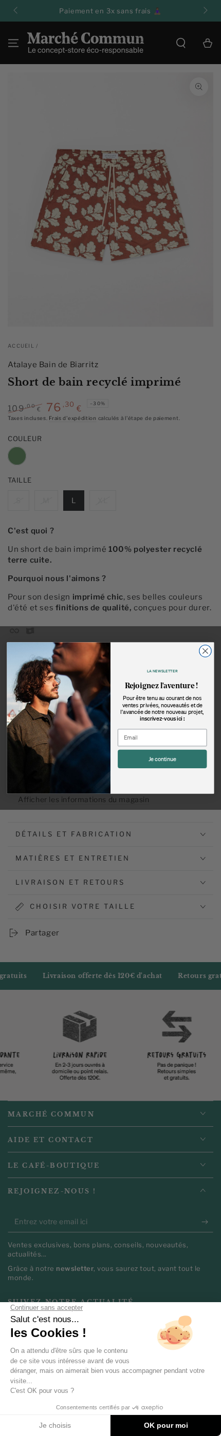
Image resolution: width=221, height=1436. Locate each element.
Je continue (162, 758)
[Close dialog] (205, 651)
